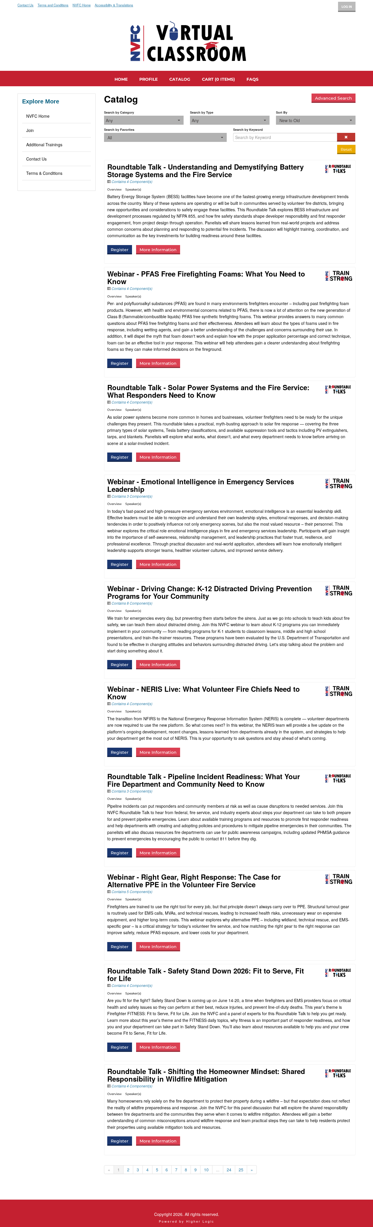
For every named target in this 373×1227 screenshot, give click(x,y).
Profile (148, 79)
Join (30, 130)
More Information (158, 249)
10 (206, 1170)
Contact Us (25, 5)
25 (241, 1170)
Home (121, 79)
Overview (114, 189)
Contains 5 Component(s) (132, 891)
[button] (346, 137)
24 (229, 1170)
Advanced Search (333, 98)
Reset (346, 149)
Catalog (179, 79)
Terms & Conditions (44, 173)
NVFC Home (82, 5)
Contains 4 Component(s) (132, 181)
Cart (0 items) (218, 79)
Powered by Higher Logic (186, 1221)
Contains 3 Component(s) (132, 496)
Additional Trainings (44, 144)
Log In (347, 6)
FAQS (252, 79)
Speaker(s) (133, 189)
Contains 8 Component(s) (132, 603)
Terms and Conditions (53, 5)
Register (120, 249)
